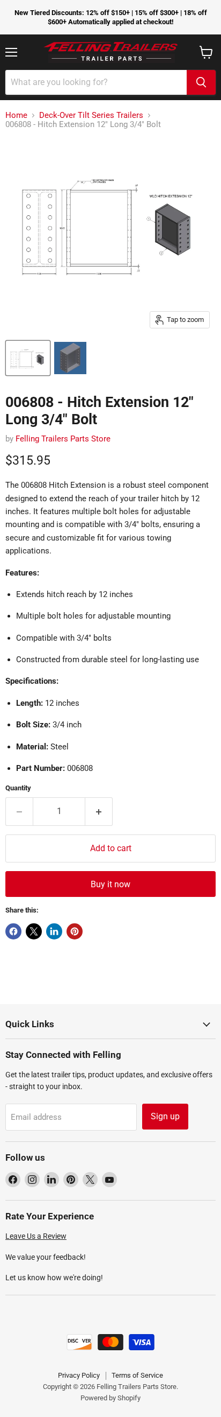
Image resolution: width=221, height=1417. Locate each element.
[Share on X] (34, 931)
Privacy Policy (79, 1375)
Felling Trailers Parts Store (63, 439)
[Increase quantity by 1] (99, 811)
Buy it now (110, 884)
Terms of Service (137, 1375)
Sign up (165, 1116)
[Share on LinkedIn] (54, 931)
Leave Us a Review (36, 1236)
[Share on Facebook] (13, 931)
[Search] (201, 82)
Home (16, 115)
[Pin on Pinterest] (75, 931)
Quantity (18, 788)
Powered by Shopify (110, 1398)
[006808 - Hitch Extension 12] (28, 358)
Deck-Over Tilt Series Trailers (91, 115)
